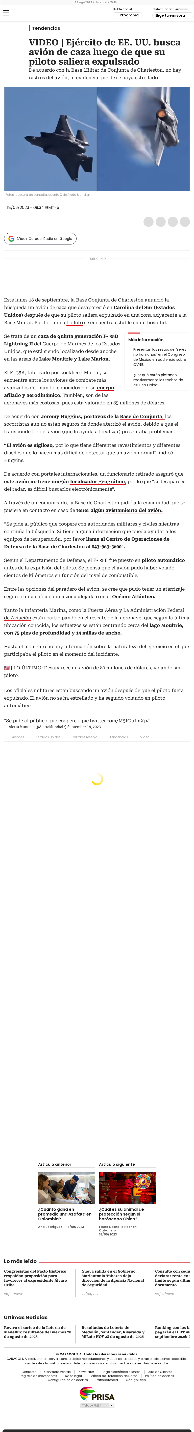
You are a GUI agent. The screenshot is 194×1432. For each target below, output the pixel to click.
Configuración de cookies (68, 1380)
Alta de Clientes (160, 1372)
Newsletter (86, 1372)
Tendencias (46, 28)
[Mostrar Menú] (6, 13)
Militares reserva (85, 737)
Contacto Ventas (57, 1372)
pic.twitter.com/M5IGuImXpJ (116, 720)
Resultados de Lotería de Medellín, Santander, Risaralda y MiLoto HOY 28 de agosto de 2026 (113, 1332)
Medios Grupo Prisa (97, 1405)
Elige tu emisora (170, 15)
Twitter (161, 222)
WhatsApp (185, 222)
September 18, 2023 (84, 726)
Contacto (28, 1372)
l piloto (74, 322)
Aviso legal (73, 1376)
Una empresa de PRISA (97, 1393)
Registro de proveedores (38, 1376)
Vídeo (144, 737)
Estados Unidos (48, 737)
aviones (59, 380)
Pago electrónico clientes (121, 1372)
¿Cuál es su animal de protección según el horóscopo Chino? (121, 1214)
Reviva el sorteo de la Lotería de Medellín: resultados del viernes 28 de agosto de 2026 (37, 1332)
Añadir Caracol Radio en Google (44, 238)
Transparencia (106, 1380)
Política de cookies (159, 1376)
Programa (129, 15)
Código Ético (136, 1380)
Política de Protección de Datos (113, 1376)
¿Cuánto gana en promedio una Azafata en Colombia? (64, 1214)
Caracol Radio (24, 13)
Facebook (148, 222)
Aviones (18, 737)
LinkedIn (173, 222)
